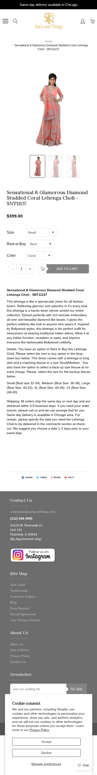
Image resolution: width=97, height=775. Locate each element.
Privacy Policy (39, 730)
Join (79, 689)
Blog (13, 602)
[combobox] (41, 232)
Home (48, 41)
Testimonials (19, 590)
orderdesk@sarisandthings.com (32, 511)
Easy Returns (19, 608)
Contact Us (18, 662)
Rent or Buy (16, 244)
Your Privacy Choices (25, 620)
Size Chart (17, 585)
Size (10, 232)
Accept (46, 741)
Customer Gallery (22, 596)
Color (11, 255)
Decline (46, 753)
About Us (16, 644)
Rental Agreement (23, 614)
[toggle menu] (5, 21)
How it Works (19, 650)
